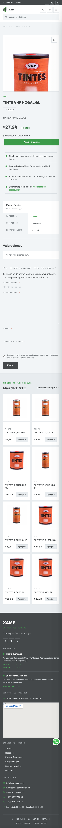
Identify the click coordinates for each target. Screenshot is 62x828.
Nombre (7, 329)
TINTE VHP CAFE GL (14, 592)
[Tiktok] (57, 3)
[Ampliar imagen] (54, 40)
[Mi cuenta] (43, 10)
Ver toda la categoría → (48, 387)
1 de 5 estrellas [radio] (4, 287)
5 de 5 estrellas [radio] (20, 287)
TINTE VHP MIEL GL (43, 592)
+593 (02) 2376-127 (12, 665)
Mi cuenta (9, 771)
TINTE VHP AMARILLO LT (44, 486)
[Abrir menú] (56, 10)
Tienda (16, 27)
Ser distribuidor (12, 762)
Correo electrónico (14, 342)
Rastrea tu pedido (13, 766)
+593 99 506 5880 (11, 686)
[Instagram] (52, 3)
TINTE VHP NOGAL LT (44, 433)
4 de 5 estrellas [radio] (16, 287)
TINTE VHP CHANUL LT (16, 540)
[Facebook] (47, 3)
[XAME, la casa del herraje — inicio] (9, 10)
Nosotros (9, 753)
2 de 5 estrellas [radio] (8, 287)
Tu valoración (11, 292)
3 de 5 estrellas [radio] (12, 287)
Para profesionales (13, 757)
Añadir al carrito (32, 142)
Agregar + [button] (22, 439)
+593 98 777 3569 (11, 668)
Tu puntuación (11, 283)
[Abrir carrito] (49, 10)
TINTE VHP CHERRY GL (45, 540)
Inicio (6, 27)
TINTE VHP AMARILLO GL (15, 486)
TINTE (27, 27)
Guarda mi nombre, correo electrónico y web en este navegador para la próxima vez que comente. (33, 356)
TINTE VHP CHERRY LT (16, 433)
